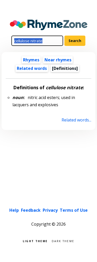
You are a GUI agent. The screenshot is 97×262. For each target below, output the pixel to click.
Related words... (76, 120)
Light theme (35, 240)
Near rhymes (57, 60)
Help (14, 210)
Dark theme (63, 240)
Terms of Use (74, 210)
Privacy (50, 210)
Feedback (31, 210)
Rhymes (31, 60)
